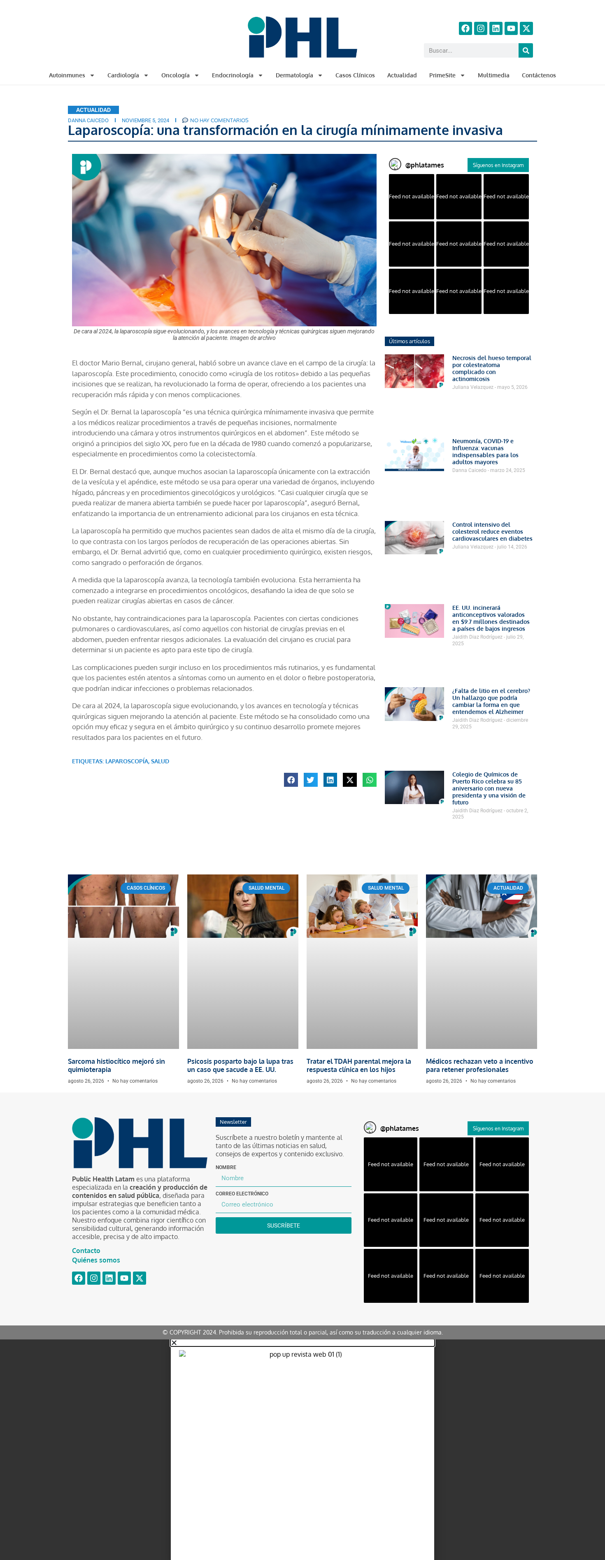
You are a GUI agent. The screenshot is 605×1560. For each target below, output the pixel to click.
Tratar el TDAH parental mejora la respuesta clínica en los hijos (359, 1065)
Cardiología (123, 75)
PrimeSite (442, 75)
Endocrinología (233, 75)
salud (160, 761)
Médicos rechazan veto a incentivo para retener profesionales (479, 1065)
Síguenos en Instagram (498, 165)
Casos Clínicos (355, 75)
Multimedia (494, 75)
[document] (302, 1449)
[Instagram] (480, 28)
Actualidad (402, 75)
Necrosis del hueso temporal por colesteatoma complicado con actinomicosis (491, 368)
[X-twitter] (526, 28)
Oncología (175, 75)
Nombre (226, 1167)
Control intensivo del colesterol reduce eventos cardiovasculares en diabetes (492, 531)
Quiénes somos (96, 1260)
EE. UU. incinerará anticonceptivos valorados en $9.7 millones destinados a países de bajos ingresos (491, 618)
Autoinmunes (67, 75)
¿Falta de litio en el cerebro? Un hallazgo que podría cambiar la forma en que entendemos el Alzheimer (491, 701)
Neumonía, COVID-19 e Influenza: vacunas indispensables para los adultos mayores (485, 451)
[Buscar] (526, 50)
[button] (291, 780)
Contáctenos (539, 75)
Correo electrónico (242, 1194)
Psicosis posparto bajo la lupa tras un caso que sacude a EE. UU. (240, 1065)
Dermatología (294, 75)
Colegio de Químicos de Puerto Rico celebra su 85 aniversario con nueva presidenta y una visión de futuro (489, 788)
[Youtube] (511, 28)
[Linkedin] (496, 28)
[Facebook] (465, 28)
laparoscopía (126, 761)
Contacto (86, 1250)
